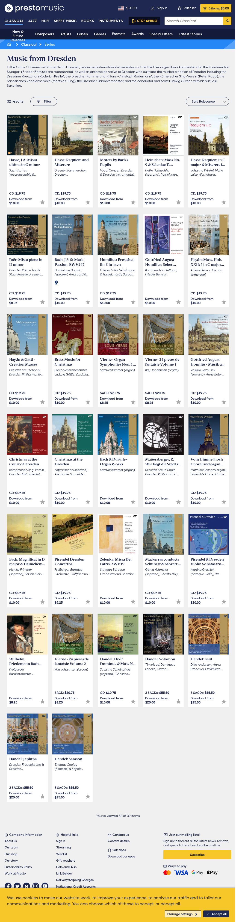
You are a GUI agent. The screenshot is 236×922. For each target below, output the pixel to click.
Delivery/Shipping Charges (75, 880)
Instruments (111, 21)
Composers (44, 34)
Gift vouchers (65, 861)
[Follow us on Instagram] (36, 886)
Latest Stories (190, 34)
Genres (100, 34)
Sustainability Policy (18, 867)
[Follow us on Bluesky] (27, 886)
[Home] (9, 44)
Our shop (11, 854)
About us (11, 841)
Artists (65, 34)
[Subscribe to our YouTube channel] (46, 886)
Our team (11, 847)
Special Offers (161, 34)
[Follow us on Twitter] (18, 886)
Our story (11, 861)
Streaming (147, 21)
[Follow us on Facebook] (9, 886)
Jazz (32, 21)
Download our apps (121, 856)
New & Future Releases (18, 36)
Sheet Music (65, 21)
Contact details (119, 841)
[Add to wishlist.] (42, 202)
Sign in (162, 8)
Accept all (219, 914)
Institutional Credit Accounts (76, 887)
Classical (14, 21)
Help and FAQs (66, 867)
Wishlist (189, 8)
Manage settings (180, 914)
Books (87, 21)
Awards (137, 34)
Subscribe (197, 855)
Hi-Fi (45, 21)
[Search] (227, 21)
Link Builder (64, 873)
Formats (118, 34)
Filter (47, 101)
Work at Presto (15, 873)
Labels (82, 34)
